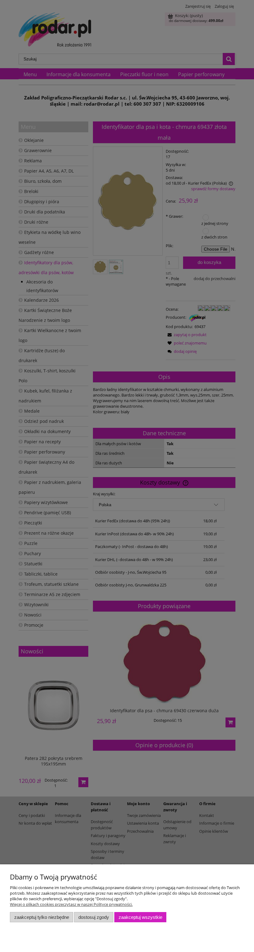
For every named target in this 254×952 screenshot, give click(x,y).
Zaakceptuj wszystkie (140, 917)
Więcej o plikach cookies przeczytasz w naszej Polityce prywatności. (71, 904)
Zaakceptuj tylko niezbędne (41, 917)
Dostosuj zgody (93, 917)
